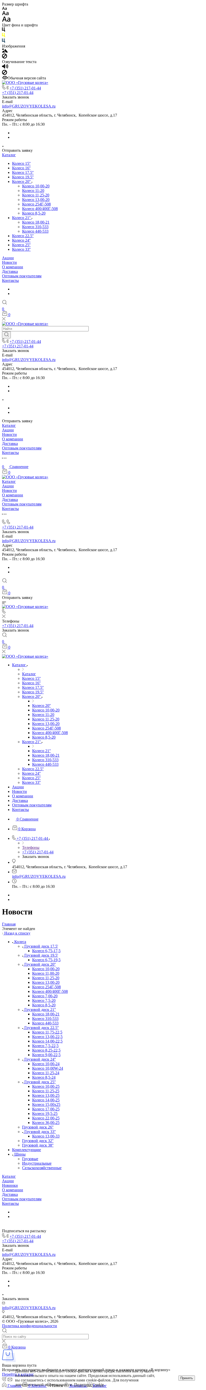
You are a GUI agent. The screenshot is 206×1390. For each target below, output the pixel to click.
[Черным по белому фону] (3, 30)
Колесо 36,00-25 (46, 1122)
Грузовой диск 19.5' (41, 955)
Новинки (10, 1185)
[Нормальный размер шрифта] (5, 14)
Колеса (20, 942)
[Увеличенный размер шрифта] (6, 20)
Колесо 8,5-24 (44, 1077)
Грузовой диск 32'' (38, 1141)
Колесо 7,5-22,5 (45, 1046)
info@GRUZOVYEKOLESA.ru (29, 106)
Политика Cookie (89, 1384)
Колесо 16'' (21, 168)
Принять (186, 1378)
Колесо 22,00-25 (46, 1118)
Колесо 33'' (21, 249)
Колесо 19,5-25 (45, 1113)
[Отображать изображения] (5, 51)
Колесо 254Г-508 (36, 204)
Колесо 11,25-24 (45, 1073)
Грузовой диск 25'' (40, 1082)
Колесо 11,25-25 (45, 1091)
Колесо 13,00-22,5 (47, 1037)
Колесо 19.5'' (23, 177)
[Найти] (6, 334)
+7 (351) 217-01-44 (25, 88)
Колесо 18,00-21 (35, 222)
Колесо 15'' (21, 163)
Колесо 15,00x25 (46, 1104)
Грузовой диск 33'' (40, 1131)
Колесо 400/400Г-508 (40, 209)
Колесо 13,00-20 (35, 199)
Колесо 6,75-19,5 (46, 960)
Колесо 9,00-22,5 (46, 1055)
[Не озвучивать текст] (4, 73)
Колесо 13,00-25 (46, 1095)
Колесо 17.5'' (23, 172)
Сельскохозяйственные (42, 1168)
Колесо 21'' (22, 218)
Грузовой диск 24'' (40, 1059)
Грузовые (30, 1159)
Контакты (10, 280)
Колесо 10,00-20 (35, 186)
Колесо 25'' (21, 245)
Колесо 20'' (22, 181)
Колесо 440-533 (35, 231)
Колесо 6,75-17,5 (46, 951)
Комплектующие (26, 1150)
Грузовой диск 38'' (38, 1145)
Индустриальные (37, 1163)
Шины (20, 1154)
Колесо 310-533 (35, 227)
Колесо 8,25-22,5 (46, 1050)
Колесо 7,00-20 (45, 996)
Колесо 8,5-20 (33, 213)
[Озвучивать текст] (5, 67)
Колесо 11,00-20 (45, 973)
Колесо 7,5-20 (44, 1000)
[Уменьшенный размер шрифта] (4, 9)
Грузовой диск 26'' (38, 1127)
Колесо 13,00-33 (46, 1136)
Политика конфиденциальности (29, 1326)
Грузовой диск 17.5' (41, 946)
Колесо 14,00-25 (46, 1100)
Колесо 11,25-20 (35, 195)
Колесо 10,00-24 (46, 1064)
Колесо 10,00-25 (46, 1086)
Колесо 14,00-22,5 (47, 1041)
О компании (12, 267)
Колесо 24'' (21, 240)
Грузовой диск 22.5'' (41, 1027)
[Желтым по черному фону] (3, 36)
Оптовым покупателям (21, 276)
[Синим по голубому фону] (3, 41)
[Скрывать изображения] (4, 57)
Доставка (10, 271)
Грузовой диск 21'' (40, 1009)
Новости (9, 262)
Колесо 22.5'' (23, 236)
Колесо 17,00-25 (46, 1109)
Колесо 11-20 (33, 190)
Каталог (9, 155)
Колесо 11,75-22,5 (47, 1032)
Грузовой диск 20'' (40, 964)
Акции (8, 258)
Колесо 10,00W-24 (47, 1068)
